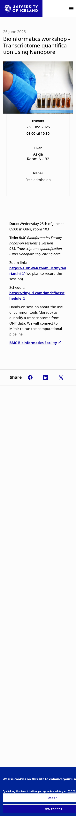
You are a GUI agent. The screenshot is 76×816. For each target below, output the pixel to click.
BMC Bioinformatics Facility (33, 342)
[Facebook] (30, 377)
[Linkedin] (45, 377)
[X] (61, 377)
